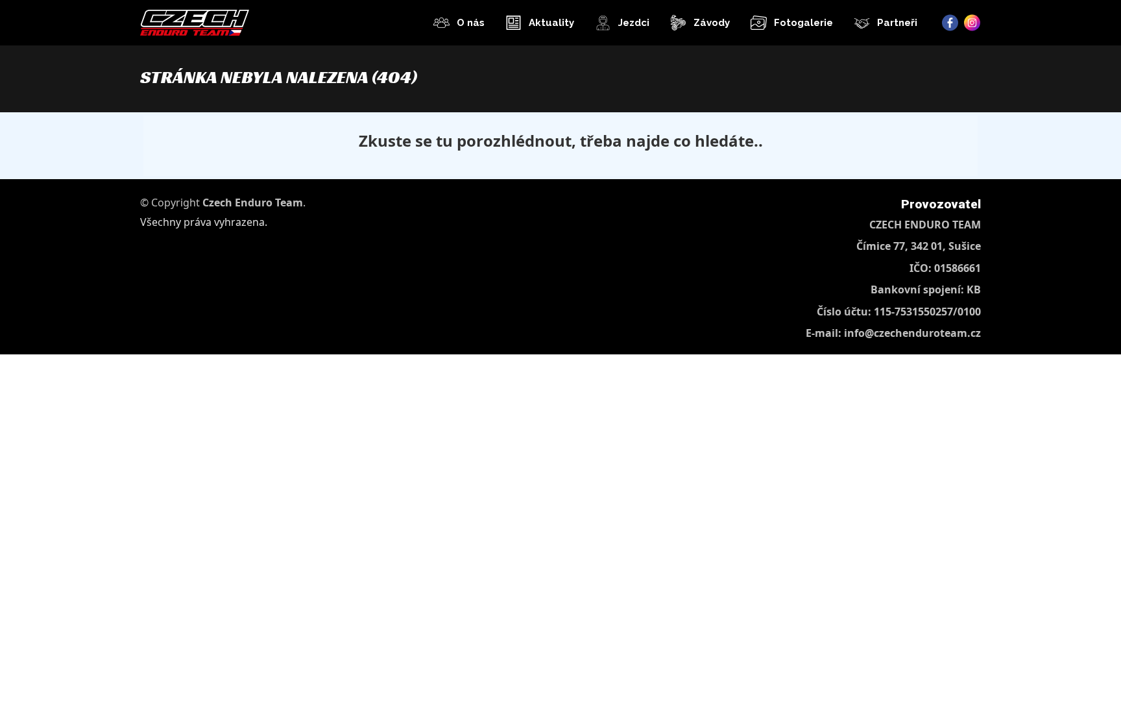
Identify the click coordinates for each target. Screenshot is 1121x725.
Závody (711, 23)
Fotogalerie (803, 23)
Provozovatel (941, 204)
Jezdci (633, 23)
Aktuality (551, 23)
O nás (471, 23)
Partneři (897, 23)
